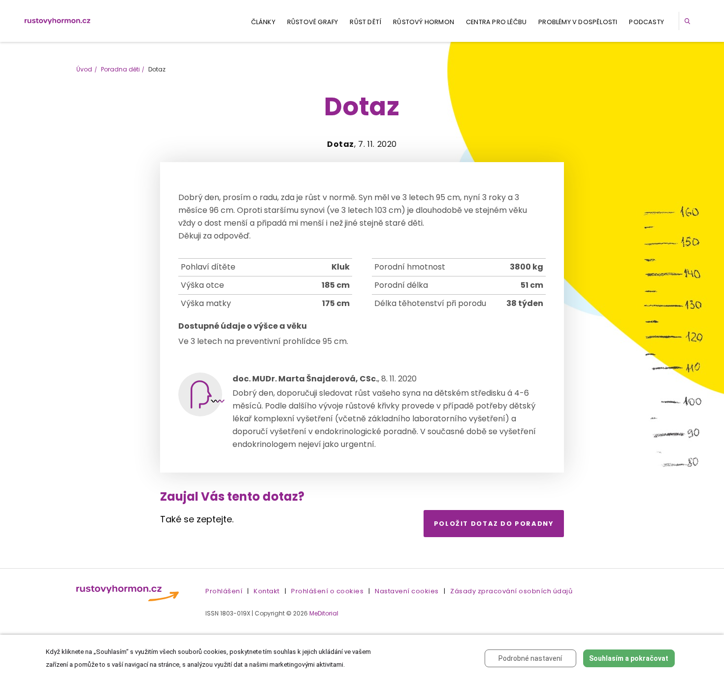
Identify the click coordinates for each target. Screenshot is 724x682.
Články (263, 22)
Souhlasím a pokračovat (628, 658)
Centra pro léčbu (496, 22)
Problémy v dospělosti (577, 22)
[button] (689, 21)
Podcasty (646, 22)
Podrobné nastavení (530, 658)
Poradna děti (120, 69)
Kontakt (267, 591)
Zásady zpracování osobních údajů (511, 591)
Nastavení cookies (407, 591)
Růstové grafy (312, 22)
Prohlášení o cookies (327, 591)
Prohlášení (223, 591)
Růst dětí (365, 22)
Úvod (84, 69)
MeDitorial (323, 613)
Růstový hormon (423, 22)
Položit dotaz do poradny (494, 523)
